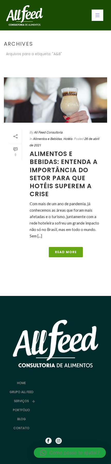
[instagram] (59, 441)
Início (50, 67)
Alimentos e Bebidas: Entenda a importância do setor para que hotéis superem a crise (64, 174)
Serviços (21, 401)
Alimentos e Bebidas (47, 138)
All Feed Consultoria (48, 132)
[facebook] (48, 441)
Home (21, 383)
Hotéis (68, 138)
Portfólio (21, 410)
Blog (21, 419)
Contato (21, 428)
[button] (70, 453)
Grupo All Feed (22, 392)
